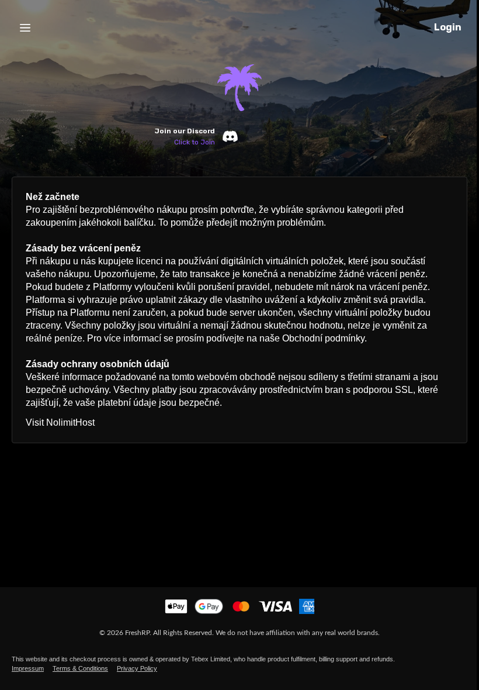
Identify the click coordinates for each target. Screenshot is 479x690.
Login (447, 27)
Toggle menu (25, 27)
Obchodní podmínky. (324, 338)
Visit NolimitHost (60, 422)
